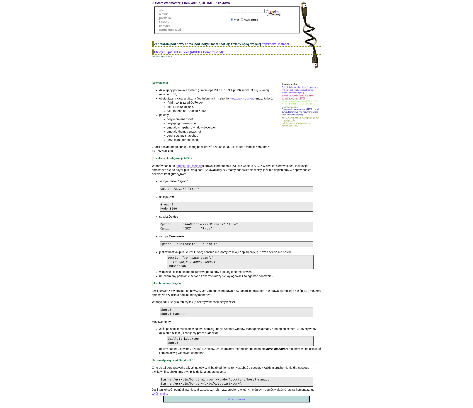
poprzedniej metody (189, 165)
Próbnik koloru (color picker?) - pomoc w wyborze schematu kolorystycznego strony (300, 90)
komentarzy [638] (289, 126)
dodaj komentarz (236, 399)
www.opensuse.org (242, 98)
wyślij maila (159, 393)
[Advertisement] (219, 68)
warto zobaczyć (170, 29)
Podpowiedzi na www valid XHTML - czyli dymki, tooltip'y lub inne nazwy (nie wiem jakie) (300, 112)
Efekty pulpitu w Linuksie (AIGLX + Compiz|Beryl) (188, 52)
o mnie (164, 14)
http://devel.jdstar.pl (275, 44)
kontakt (164, 26)
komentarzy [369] (295, 115)
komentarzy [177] (296, 93)
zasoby (164, 22)
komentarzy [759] (297, 98)
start (162, 10)
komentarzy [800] (289, 106)
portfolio (165, 18)
